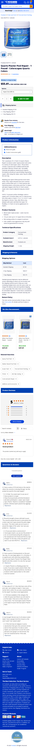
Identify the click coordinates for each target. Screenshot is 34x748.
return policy (8, 302)
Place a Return (6, 665)
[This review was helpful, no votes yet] (16, 459)
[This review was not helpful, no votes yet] (19, 459)
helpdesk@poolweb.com (9, 678)
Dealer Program (21, 668)
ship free (17, 127)
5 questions (15, 74)
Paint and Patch (12, 15)
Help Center (8, 650)
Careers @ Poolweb (22, 659)
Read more (8, 505)
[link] (23, 99)
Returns (7, 652)
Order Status (23, 650)
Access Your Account (8, 661)
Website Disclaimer (22, 666)
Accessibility (20, 661)
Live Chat (5, 676)
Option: (4, 88)
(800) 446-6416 (24, 10)
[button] (25, 2)
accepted (14, 122)
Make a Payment (7, 666)
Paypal (18, 720)
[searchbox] (8, 428)
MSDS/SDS (9, 149)
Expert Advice (23, 652)
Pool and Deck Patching (25, 15)
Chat (14, 10)
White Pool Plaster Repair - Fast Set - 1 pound (24, 340)
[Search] (31, 6)
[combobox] (17, 6)
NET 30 (8, 724)
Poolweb (3, 15)
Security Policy (21, 665)
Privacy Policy (21, 663)
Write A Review (17, 421)
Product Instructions (12, 152)
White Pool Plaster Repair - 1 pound (7, 339)
